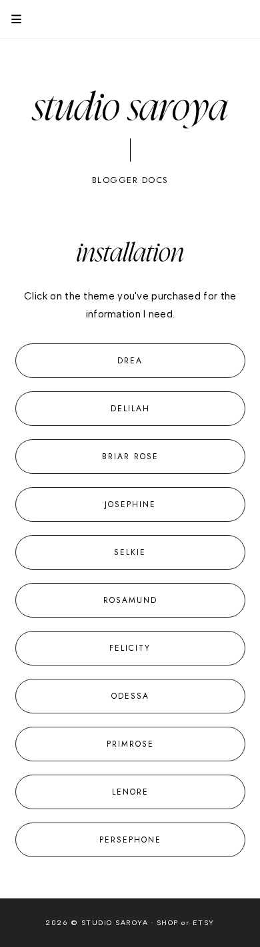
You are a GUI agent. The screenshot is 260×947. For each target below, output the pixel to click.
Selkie (130, 552)
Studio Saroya (130, 108)
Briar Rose (130, 457)
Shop (168, 922)
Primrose (130, 744)
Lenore (130, 792)
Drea (130, 361)
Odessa (130, 696)
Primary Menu (10, 19)
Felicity (130, 648)
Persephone (130, 840)
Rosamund (130, 600)
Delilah (130, 409)
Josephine (130, 504)
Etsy (204, 922)
